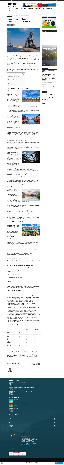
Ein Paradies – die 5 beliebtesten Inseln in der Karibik (22, 404)
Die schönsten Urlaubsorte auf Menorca (13, 363)
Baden (51, 94)
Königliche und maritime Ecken (13, 78)
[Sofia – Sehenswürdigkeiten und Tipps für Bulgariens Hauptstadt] (11, 388)
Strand (51, 97)
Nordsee (54, 96)
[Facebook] (53, 0)
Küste (50, 96)
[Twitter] (56, 0)
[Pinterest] (12, 25)
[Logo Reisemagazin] (14, 5)
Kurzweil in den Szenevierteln (13, 79)
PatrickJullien (10, 23)
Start (7, 15)
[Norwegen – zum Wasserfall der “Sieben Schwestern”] (11, 384)
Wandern (44, 99)
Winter (48, 99)
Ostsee (44, 97)
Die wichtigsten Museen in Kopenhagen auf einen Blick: (17, 80)
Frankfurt (13, 127)
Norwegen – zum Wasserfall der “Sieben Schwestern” (48, 71)
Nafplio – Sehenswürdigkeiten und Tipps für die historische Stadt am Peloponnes (49, 87)
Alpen (43, 94)
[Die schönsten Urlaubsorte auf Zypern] (11, 401)
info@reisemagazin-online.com (26, 444)
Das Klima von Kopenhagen (12, 83)
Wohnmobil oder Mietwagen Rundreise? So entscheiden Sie (48, 79)
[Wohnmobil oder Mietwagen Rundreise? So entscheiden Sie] (11, 393)
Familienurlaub (45, 96)
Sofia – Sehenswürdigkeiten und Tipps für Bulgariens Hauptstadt (48, 75)
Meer (52, 96)
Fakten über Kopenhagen (12, 82)
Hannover (18, 127)
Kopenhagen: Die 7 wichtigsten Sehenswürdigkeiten (35, 364)
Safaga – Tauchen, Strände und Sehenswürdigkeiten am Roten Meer (47, 83)
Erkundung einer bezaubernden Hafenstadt (15, 75)
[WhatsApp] (14, 25)
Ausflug (46, 94)
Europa (10, 15)
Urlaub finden (59, 462)
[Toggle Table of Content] (23, 74)
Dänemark (13, 15)
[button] (54, 13)
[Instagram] (55, 0)
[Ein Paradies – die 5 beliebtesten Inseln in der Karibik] (11, 405)
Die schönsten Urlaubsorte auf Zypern (20, 399)
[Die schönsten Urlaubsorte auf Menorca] (11, 410)
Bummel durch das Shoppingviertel (13, 76)
